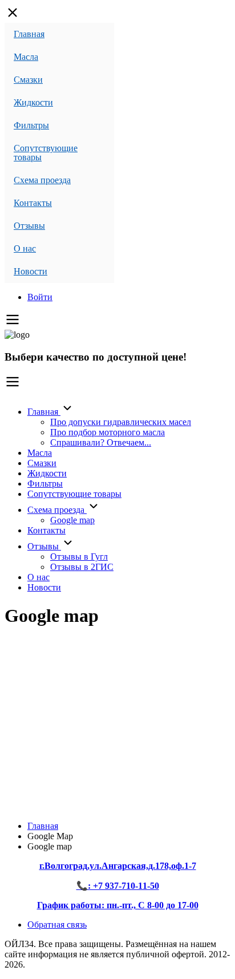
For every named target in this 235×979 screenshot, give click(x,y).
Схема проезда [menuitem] (42, 180)
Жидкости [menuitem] (33, 102)
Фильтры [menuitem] (31, 125)
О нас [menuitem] (25, 248)
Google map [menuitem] (72, 520)
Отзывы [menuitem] (29, 225)
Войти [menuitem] (39, 297)
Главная (42, 826)
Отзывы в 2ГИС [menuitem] (82, 567)
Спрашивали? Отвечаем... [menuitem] (100, 442)
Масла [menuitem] (26, 57)
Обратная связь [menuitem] (57, 924)
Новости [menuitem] (30, 271)
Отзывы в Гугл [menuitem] (79, 556)
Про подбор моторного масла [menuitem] (107, 432)
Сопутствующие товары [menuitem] (46, 152)
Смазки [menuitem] (28, 79)
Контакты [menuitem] (33, 203)
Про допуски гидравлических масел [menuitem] (120, 422)
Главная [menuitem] (29, 34)
